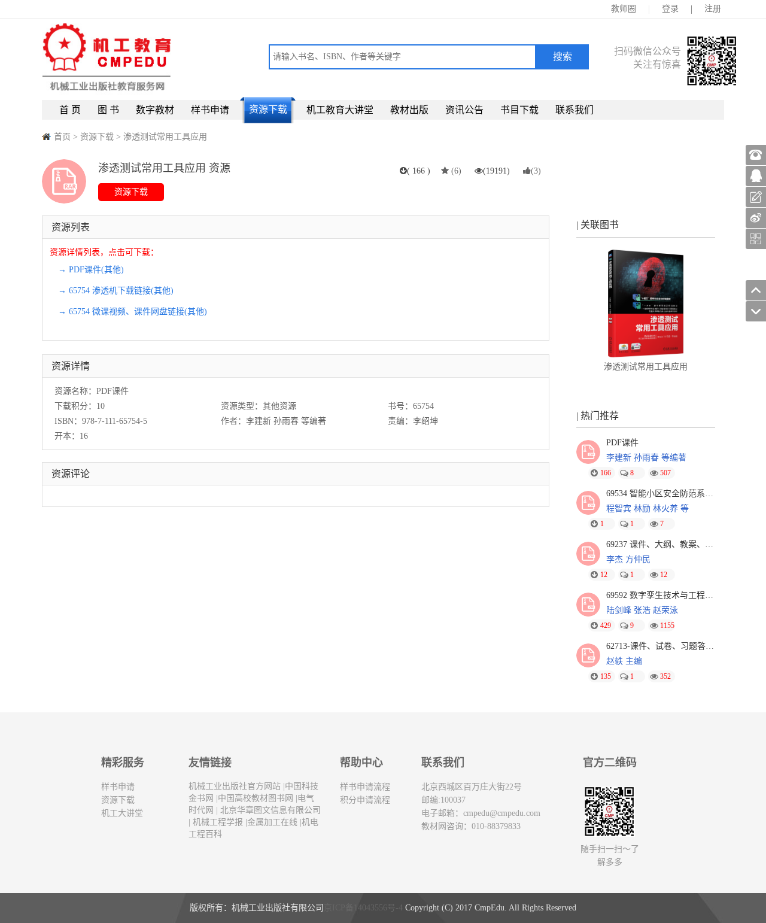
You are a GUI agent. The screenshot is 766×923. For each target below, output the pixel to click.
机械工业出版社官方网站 (235, 786)
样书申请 (210, 110)
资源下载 (268, 109)
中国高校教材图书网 (255, 798)
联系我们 (574, 110)
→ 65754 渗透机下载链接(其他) (116, 290)
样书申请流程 (365, 786)
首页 (62, 136)
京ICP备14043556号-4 (363, 907)
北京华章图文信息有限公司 (269, 810)
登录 (670, 8)
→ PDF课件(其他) (91, 269)
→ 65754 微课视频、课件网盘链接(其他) (132, 311)
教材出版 (409, 110)
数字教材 (155, 110)
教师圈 (623, 8)
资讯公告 (464, 110)
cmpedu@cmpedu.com (501, 813)
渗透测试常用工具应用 (165, 136)
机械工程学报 (216, 822)
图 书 (108, 110)
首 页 (70, 110)
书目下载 (519, 110)
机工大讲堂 (122, 813)
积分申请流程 (365, 800)
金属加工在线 (272, 822)
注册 (712, 8)
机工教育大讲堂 (339, 110)
